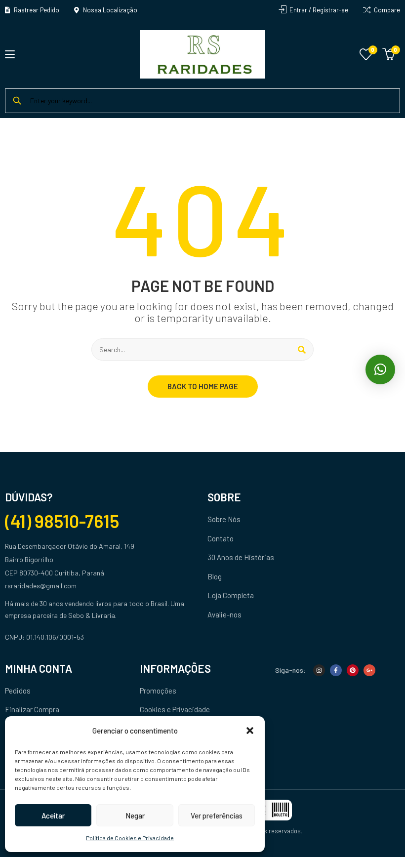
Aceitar (53, 815)
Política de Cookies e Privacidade (130, 837)
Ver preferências (217, 815)
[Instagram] (319, 670)
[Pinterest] (353, 670)
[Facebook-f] (336, 670)
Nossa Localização (109, 10)
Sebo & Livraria (91, 615)
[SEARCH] (302, 349)
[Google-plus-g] (369, 670)
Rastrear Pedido (35, 10)
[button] (250, 730)
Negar (135, 815)
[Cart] (388, 52)
